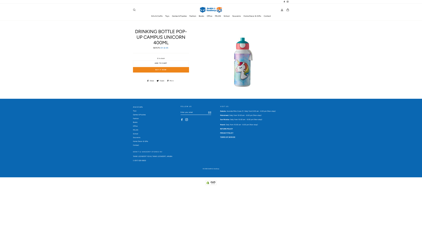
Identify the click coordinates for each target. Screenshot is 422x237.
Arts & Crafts (157, 16)
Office (209, 16)
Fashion (192, 16)
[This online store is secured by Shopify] (211, 184)
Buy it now (161, 70)
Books (201, 16)
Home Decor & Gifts (252, 16)
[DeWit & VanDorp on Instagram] (186, 119)
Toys (167, 16)
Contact (267, 16)
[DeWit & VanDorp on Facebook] (182, 119)
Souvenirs (236, 16)
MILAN (218, 16)
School (227, 16)
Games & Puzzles (179, 16)
